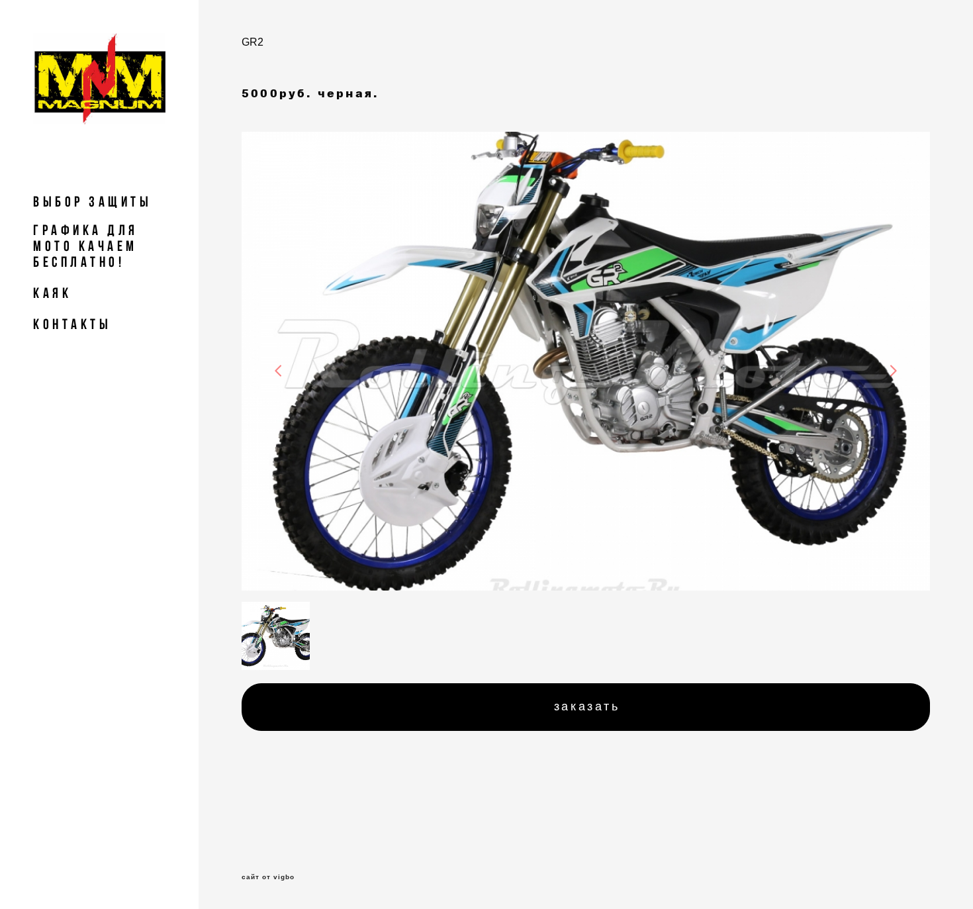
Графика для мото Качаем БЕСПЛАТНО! (85, 245)
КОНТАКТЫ (72, 324)
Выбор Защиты (92, 201)
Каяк (52, 293)
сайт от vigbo (268, 877)
